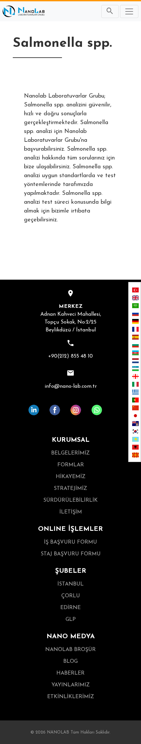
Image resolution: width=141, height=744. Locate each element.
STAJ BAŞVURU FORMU (71, 554)
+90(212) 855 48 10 (70, 356)
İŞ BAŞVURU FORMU (70, 542)
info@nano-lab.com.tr (71, 386)
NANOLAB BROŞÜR (70, 649)
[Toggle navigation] (129, 11)
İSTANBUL (70, 584)
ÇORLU (70, 596)
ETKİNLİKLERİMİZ (70, 696)
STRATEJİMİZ (70, 488)
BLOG (70, 661)
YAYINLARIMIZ (70, 685)
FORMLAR (70, 465)
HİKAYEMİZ (71, 476)
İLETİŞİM (70, 512)
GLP (71, 619)
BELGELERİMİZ (70, 453)
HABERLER (70, 673)
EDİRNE (70, 607)
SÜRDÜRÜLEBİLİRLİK (70, 500)
